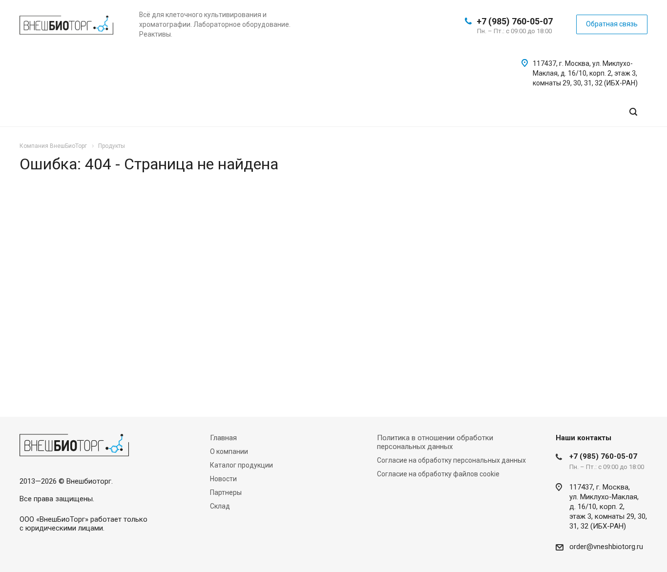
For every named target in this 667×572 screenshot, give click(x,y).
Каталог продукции (241, 465)
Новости (223, 479)
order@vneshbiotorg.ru (606, 546)
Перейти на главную (518, 323)
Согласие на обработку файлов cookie (438, 474)
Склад (220, 506)
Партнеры (226, 492)
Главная (223, 437)
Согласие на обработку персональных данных (451, 460)
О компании (229, 451)
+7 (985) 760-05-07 (515, 21)
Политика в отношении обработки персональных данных (435, 442)
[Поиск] (633, 112)
